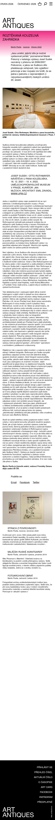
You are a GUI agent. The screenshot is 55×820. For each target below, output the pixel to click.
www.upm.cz (19, 193)
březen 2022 (36, 47)
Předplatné (44, 801)
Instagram (45, 796)
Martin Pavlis (16, 47)
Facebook (46, 792)
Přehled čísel (43, 772)
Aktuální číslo (43, 777)
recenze (26, 47)
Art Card (46, 787)
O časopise (45, 782)
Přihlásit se (44, 767)
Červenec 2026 (27, 3)
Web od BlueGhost (51, 811)
